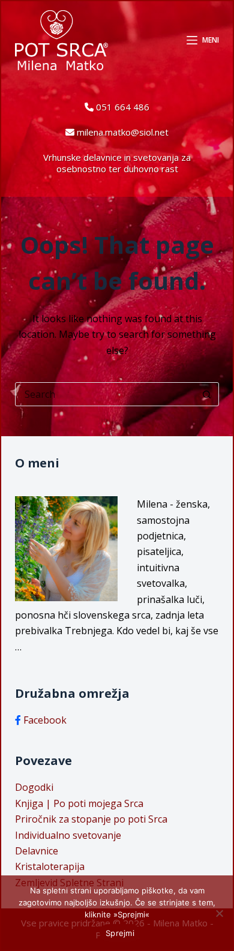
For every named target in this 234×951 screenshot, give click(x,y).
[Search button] (207, 394)
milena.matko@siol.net (123, 132)
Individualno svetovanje (68, 835)
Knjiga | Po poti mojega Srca (79, 803)
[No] (219, 913)
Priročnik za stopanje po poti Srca (91, 819)
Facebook (45, 720)
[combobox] (105, 394)
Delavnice (36, 850)
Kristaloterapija (50, 866)
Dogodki (34, 787)
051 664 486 (122, 107)
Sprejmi (120, 933)
